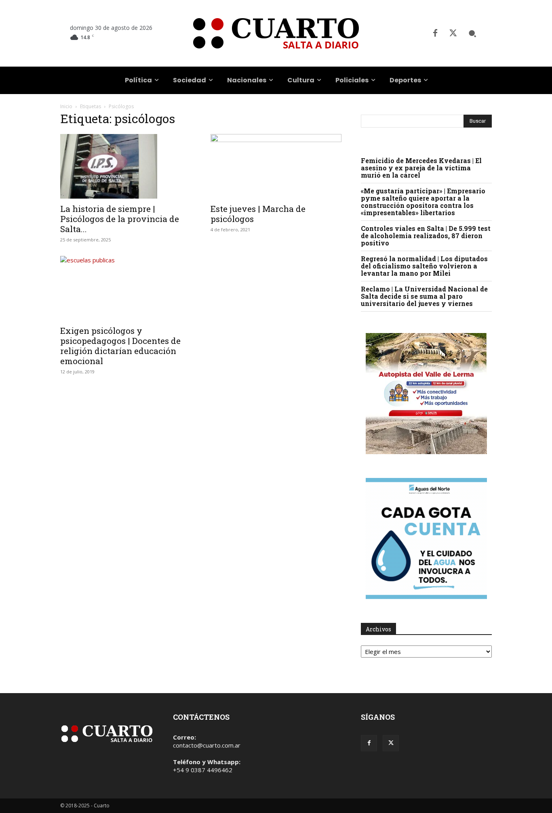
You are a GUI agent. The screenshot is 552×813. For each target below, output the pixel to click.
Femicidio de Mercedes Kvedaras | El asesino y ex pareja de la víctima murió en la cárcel (421, 167)
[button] (472, 33)
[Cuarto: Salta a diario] (275, 33)
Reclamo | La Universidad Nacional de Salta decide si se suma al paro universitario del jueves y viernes (424, 296)
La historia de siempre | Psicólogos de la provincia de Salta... (119, 219)
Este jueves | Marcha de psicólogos (258, 213)
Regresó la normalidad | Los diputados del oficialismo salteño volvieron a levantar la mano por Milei (424, 265)
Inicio (66, 106)
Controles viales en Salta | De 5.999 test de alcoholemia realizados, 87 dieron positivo (426, 235)
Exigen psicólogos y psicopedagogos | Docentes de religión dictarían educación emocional (120, 346)
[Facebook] (435, 33)
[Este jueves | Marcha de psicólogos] (276, 166)
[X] (453, 33)
